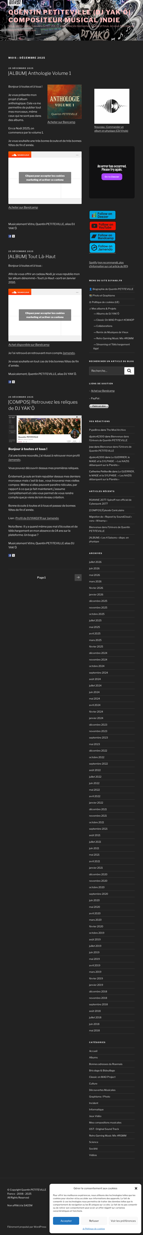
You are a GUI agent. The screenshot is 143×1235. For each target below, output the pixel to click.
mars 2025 (95, 640)
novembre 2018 (98, 997)
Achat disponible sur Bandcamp (29, 344)
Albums (93, 1057)
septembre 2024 (98, 672)
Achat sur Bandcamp (103, 390)
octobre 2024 (96, 665)
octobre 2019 (96, 932)
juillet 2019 (95, 945)
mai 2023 (94, 744)
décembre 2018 (98, 991)
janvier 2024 (96, 718)
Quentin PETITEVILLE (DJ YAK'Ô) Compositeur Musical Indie (69, 16)
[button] (136, 1188)
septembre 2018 (98, 1004)
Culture (93, 1083)
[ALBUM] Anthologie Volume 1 (39, 73)
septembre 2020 (98, 893)
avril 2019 (94, 965)
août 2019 (95, 939)
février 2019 (96, 978)
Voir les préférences (123, 1220)
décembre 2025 (98, 600)
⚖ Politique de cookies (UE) (104, 302)
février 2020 (96, 926)
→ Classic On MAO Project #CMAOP (113, 319)
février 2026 (96, 587)
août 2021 (94, 835)
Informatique (96, 1109)
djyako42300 (96, 436)
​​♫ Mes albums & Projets (102, 308)
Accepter (66, 1220)
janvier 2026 (96, 594)
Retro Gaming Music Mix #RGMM (107, 1135)
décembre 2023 (98, 724)
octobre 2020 (97, 887)
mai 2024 (94, 698)
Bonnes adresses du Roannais (105, 1064)
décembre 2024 (98, 652)
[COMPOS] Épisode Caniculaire (106, 510)
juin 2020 (94, 900)
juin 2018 (94, 1023)
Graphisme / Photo (99, 1096)
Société (93, 1148)
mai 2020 (94, 906)
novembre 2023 (98, 731)
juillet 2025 (95, 620)
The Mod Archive (116, 429)
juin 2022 (94, 783)
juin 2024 (94, 692)
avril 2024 (94, 704)
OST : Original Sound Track (104, 1128)
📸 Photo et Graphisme (102, 295)
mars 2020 (95, 919)
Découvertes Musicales (102, 1089)
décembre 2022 (98, 750)
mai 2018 (94, 1030)
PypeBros (94, 429)
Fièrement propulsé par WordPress (26, 1226)
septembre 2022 (98, 763)
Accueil (93, 1050)
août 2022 (95, 770)
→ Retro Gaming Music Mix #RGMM (113, 338)
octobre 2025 (96, 613)
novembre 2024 (98, 659)
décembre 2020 (98, 874)
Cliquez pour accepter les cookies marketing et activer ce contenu (45, 177)
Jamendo (69, 353)
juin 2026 (94, 568)
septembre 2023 (98, 737)
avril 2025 (94, 633)
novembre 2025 (98, 607)
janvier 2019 (96, 984)
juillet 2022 (95, 776)
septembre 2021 (98, 828)
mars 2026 (95, 581)
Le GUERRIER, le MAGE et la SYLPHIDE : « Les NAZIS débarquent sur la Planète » (109, 461)
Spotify (93, 262)
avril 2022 (94, 796)
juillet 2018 (95, 1017)
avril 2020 (95, 913)
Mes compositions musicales (105, 1122)
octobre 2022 (96, 757)
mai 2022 (94, 789)
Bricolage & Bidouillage (102, 1070)
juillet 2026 (95, 561)
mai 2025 (94, 627)
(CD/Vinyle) (122, 130)
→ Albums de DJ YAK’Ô (106, 313)
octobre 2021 (96, 822)
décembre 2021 (98, 809)
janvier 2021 (96, 867)
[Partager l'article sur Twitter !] (13, 236)
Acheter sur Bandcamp (23, 207)
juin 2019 (94, 952)
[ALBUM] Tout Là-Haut (32, 256)
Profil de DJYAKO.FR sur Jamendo (37, 518)
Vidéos (93, 1155)
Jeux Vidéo (95, 1116)
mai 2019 (94, 958)
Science (93, 1141)
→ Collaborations (102, 325)
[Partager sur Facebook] (9, 236)
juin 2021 (94, 848)
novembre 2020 (98, 880)
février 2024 (96, 711)
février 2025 (96, 646)
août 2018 (95, 1010)
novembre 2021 (98, 815)
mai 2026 (94, 574)
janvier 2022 (96, 802)
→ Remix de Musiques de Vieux (110, 332)
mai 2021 (94, 854)
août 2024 (95, 679)
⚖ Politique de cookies (94, 1228)
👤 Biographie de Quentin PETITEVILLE (111, 289)
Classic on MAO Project (102, 1076)
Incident (93, 1103)
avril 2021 (94, 861)
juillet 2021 (95, 841)
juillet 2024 (95, 685)
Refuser (94, 1220)
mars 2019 (95, 971)
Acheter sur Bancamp (61, 122)
